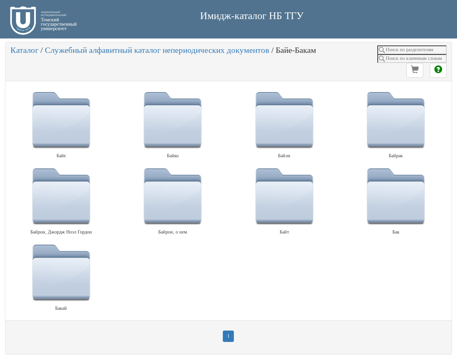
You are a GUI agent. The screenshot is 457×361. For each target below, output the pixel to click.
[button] (414, 70)
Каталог (24, 50)
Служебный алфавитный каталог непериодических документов (157, 50)
